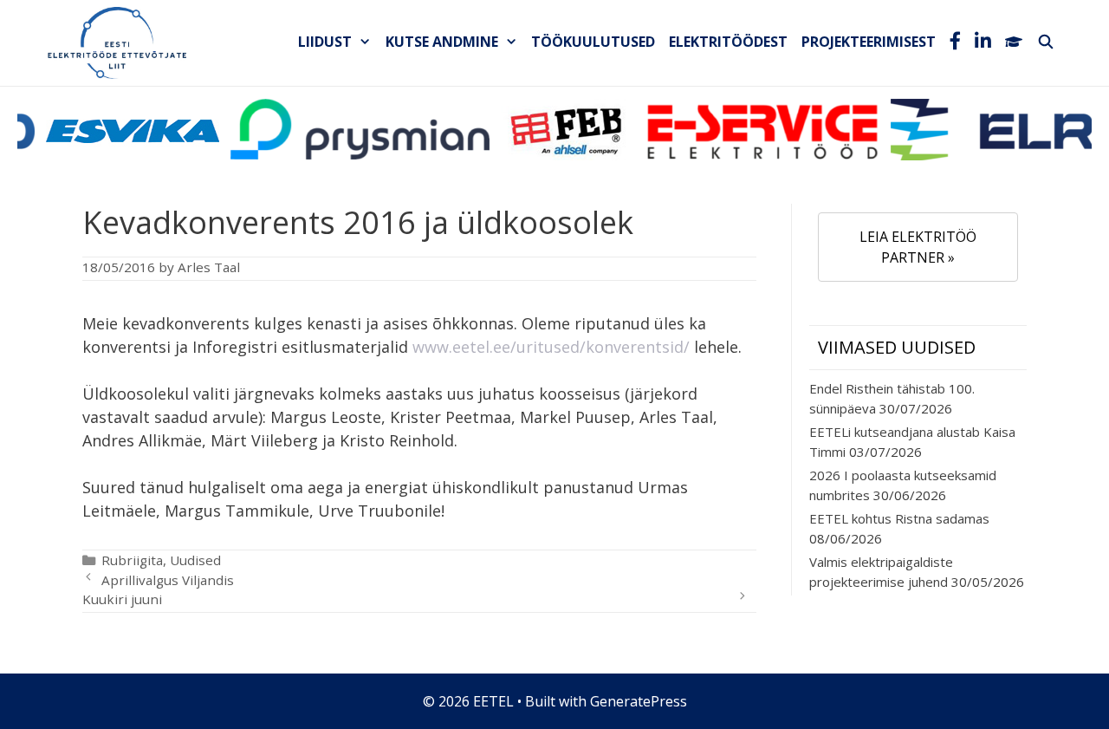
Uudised (195, 560)
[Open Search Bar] (1045, 41)
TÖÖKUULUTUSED (593, 41)
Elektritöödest (728, 41)
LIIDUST (325, 41)
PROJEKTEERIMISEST (868, 41)
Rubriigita (132, 560)
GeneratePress (638, 701)
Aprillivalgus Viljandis (167, 580)
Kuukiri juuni (122, 599)
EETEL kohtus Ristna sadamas (899, 518)
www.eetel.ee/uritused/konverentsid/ (551, 346)
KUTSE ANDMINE (442, 41)
